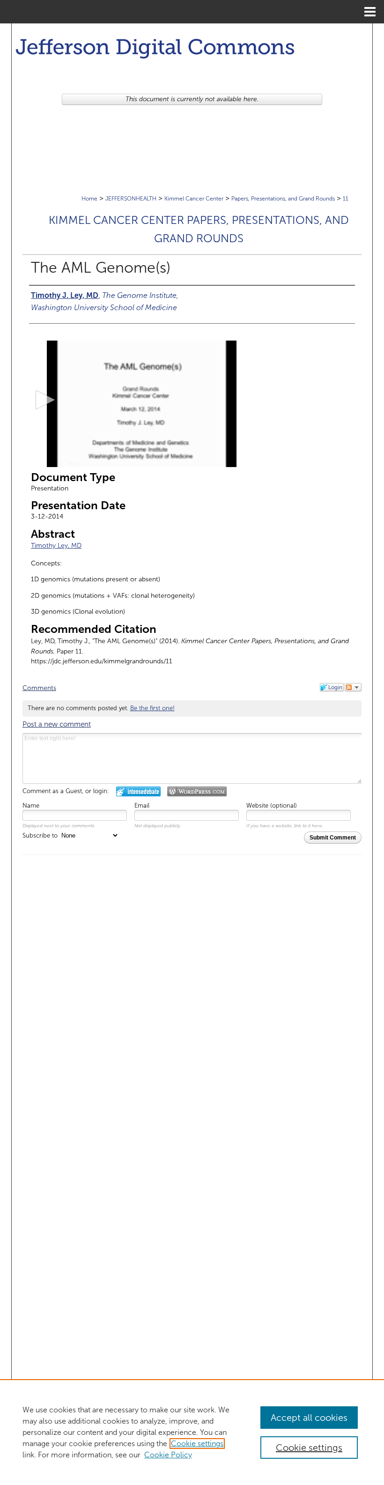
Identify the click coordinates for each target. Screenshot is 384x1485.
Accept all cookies (309, 1417)
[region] (192, 1432)
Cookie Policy (168, 1455)
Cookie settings (197, 1444)
